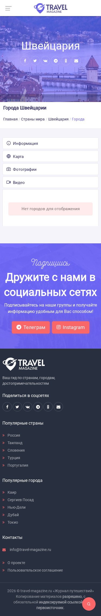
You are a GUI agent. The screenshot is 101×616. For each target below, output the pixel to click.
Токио (12, 522)
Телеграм (34, 327)
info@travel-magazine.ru (30, 549)
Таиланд (14, 443)
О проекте (16, 563)
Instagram (74, 327)
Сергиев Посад (20, 500)
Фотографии (24, 169)
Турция (13, 458)
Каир (11, 492)
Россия (13, 435)
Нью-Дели (16, 507)
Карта (18, 156)
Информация (25, 143)
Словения (16, 450)
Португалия (17, 465)
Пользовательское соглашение (35, 570)
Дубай (13, 515)
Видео (18, 182)
